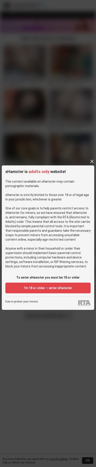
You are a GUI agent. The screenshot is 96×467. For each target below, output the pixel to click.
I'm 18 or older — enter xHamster (48, 288)
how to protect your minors (21, 301)
